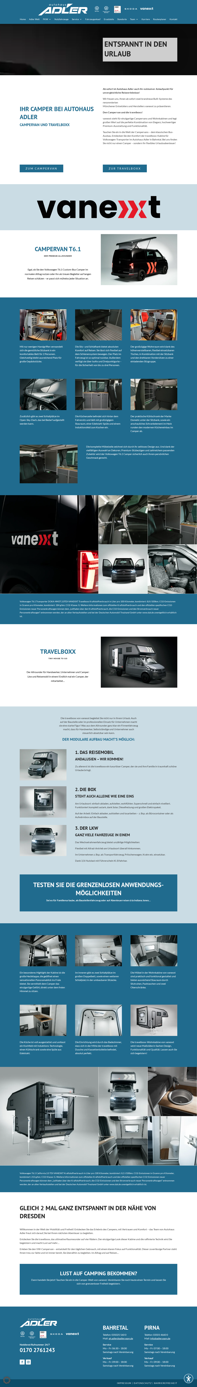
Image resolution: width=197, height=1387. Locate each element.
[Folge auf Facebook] (22, 1362)
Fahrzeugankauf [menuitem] (93, 19)
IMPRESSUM (124, 1383)
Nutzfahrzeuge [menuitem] (61, 19)
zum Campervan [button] (41, 168)
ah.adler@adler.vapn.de (121, 1338)
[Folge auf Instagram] (28, 1362)
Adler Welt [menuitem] (34, 19)
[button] (7, 1380)
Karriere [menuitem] (146, 19)
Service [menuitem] (75, 19)
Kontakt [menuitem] (173, 19)
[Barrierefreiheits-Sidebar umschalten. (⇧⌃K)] (188, 1378)
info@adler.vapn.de (160, 1338)
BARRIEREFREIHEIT (165, 1383)
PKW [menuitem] (45, 19)
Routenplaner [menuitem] (159, 19)
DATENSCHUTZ (143, 1383)
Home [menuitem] (23, 19)
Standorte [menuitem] (122, 19)
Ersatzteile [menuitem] (109, 19)
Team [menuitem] (132, 19)
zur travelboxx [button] (125, 168)
